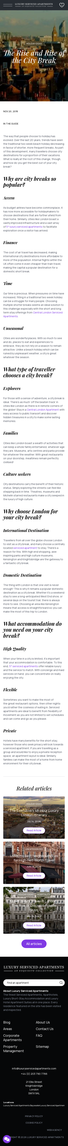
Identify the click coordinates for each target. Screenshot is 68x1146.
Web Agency (54, 1130)
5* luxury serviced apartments (24, 226)
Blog (6, 1022)
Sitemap (42, 1046)
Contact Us (44, 1028)
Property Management (13, 1048)
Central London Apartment (43, 409)
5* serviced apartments (23, 666)
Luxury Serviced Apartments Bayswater (21, 1105)
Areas (7, 1028)
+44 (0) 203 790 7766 (34, 1073)
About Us (43, 1022)
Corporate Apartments (12, 1037)
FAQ (39, 1035)
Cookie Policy (34, 1122)
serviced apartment (25, 548)
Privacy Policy (34, 1116)
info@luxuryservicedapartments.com (34, 1068)
